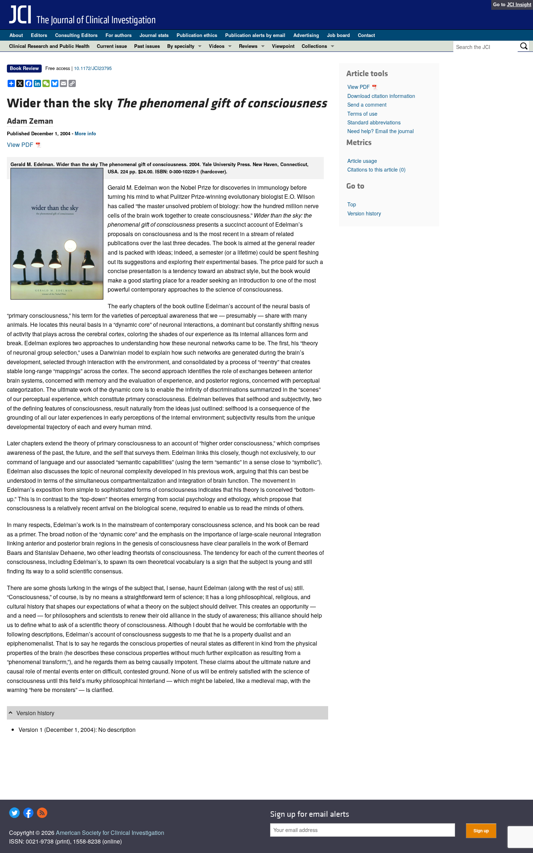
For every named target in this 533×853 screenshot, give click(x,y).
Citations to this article (376, 169)
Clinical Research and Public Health (49, 45)
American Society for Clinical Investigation (110, 832)
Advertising (306, 35)
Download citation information (381, 95)
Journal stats (154, 35)
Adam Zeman (30, 121)
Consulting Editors (76, 35)
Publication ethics (197, 35)
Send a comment (367, 104)
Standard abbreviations (374, 122)
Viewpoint (283, 45)
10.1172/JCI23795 (93, 68)
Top (351, 204)
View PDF (21, 144)
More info (85, 133)
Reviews (248, 45)
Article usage (362, 160)
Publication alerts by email (255, 35)
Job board (338, 35)
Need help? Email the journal (380, 131)
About (16, 35)
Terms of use (362, 113)
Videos (216, 45)
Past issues (147, 45)
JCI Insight (519, 4)
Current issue (112, 45)
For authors (119, 35)
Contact (366, 35)
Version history (364, 213)
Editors (39, 35)
